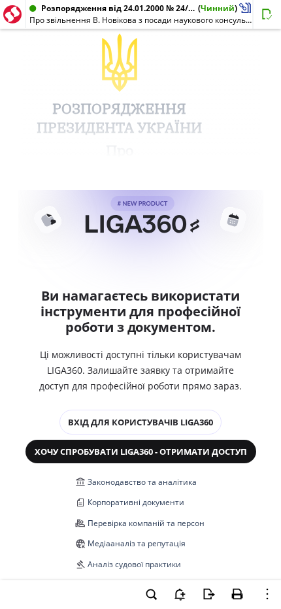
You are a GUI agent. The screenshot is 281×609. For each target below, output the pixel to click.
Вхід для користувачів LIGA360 (140, 422)
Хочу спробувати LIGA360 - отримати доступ (141, 451)
